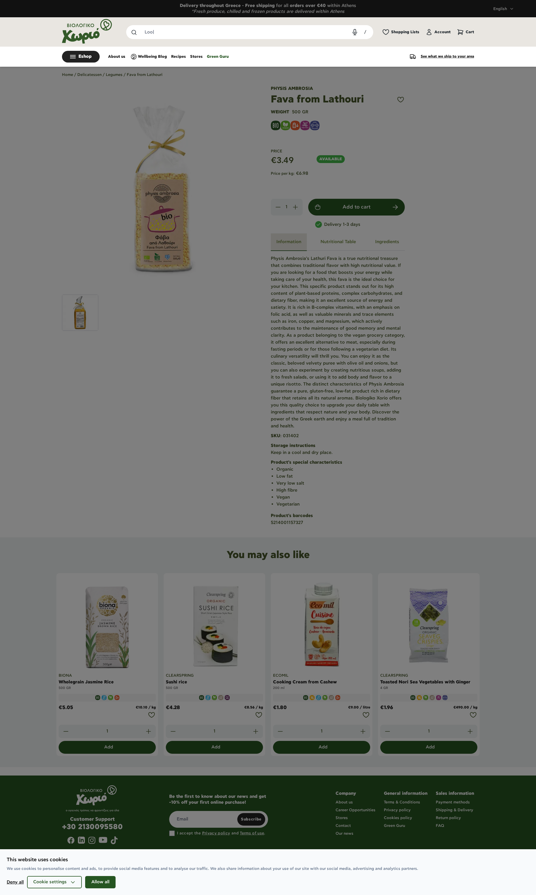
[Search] (133, 32)
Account (442, 32)
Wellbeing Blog (152, 56)
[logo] (87, 31)
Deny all (15, 882)
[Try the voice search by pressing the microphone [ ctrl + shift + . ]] (355, 32)
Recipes (178, 56)
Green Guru (218, 56)
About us (116, 56)
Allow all (100, 882)
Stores (196, 56)
